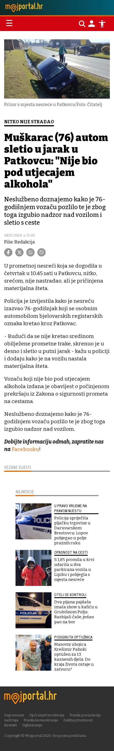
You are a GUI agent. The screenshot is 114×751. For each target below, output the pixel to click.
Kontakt (10, 725)
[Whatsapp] (30, 252)
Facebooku (25, 449)
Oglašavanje (32, 725)
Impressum (14, 715)
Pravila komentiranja (41, 720)
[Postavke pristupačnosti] (102, 23)
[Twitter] (19, 252)
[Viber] (41, 252)
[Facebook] (8, 252)
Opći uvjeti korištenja (46, 715)
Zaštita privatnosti (78, 720)
